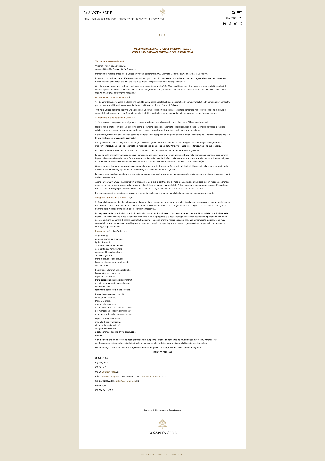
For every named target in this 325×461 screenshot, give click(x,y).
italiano (232, 19)
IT (165, 34)
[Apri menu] (239, 13)
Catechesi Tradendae (125, 381)
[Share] (240, 24)
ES (160, 34)
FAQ (142, 454)
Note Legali (150, 454)
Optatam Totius (109, 372)
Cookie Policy (163, 454)
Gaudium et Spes (110, 376)
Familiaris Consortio (151, 376)
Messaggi (112, 19)
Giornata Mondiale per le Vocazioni (141, 19)
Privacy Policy (176, 454)
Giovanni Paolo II (94, 19)
